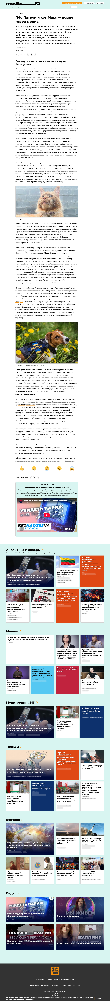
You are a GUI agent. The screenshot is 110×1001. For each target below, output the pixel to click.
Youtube (46, 985)
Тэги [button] (72, 7)
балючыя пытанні (61, 675)
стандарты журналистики (96, 717)
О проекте (40, 979)
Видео (60, 7)
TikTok (77, 985)
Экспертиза (25, 7)
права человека (86, 661)
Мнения (12, 631)
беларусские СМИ (12, 584)
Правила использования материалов (60, 979)
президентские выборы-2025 (88, 574)
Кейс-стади (9, 7)
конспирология (61, 582)
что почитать (85, 690)
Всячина (19, 13)
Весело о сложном (51, 7)
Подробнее (29, 999)
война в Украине (12, 690)
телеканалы (60, 807)
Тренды (17, 7)
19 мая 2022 (19, 50)
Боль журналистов (55, 553)
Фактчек (40, 7)
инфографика (21, 584)
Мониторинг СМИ (20, 702)
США (9, 881)
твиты (24, 852)
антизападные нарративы (64, 578)
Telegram (56, 985)
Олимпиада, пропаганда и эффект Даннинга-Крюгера (47, 487)
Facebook (35, 985)
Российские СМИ (25, 553)
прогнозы (35, 611)
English (66, 7)
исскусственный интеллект (19, 776)
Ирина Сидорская (21, 48)
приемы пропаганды (12, 619)
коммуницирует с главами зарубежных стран (45, 283)
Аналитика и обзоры (23, 550)
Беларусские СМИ (12, 553)
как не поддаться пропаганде (33, 584)
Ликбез (33, 7)
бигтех (9, 776)
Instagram (67, 985)
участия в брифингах (33, 280)
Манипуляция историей (40, 553)
